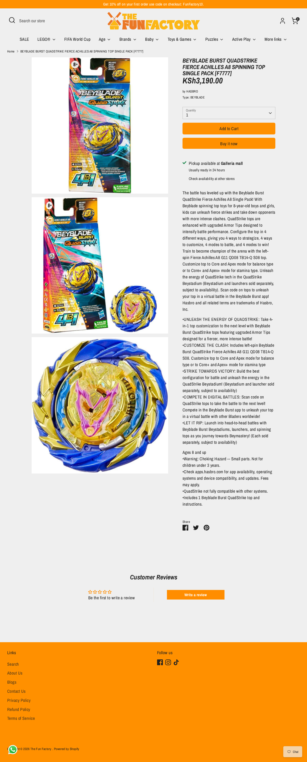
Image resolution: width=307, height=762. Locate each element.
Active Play (242, 39)
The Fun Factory (41, 749)
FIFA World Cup (77, 39)
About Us (15, 673)
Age (102, 39)
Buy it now (229, 144)
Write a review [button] (195, 594)
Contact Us (16, 691)
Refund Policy (18, 709)
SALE (24, 39)
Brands (125, 39)
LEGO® (44, 39)
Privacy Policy (18, 700)
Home (11, 51)
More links (274, 39)
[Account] (282, 21)
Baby (149, 39)
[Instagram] (168, 662)
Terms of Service (21, 718)
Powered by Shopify (66, 749)
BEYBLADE (197, 97)
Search (13, 664)
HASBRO (192, 91)
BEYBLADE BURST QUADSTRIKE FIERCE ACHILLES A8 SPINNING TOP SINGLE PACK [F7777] (81, 51)
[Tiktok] (176, 662)
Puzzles (212, 39)
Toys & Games (180, 39)
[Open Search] (12, 20)
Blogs (11, 682)
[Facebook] (160, 662)
